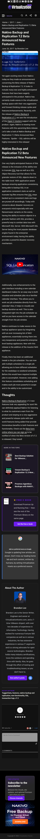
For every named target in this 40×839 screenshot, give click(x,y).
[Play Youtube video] (20, 264)
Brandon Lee (20, 608)
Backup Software (8, 690)
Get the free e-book (25, 524)
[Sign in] (26, 15)
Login (36, 728)
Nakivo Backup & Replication (14, 401)
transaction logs (8, 698)
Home (4, 22)
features (15, 693)
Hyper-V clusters (14, 121)
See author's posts (17, 678)
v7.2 (17, 698)
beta (10, 693)
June (18, 22)
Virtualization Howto (26, 836)
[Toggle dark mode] (35, 15)
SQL (14, 170)
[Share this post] (31, 15)
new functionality (17, 696)
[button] (22, 15)
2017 (12, 22)
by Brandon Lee (21, 48)
